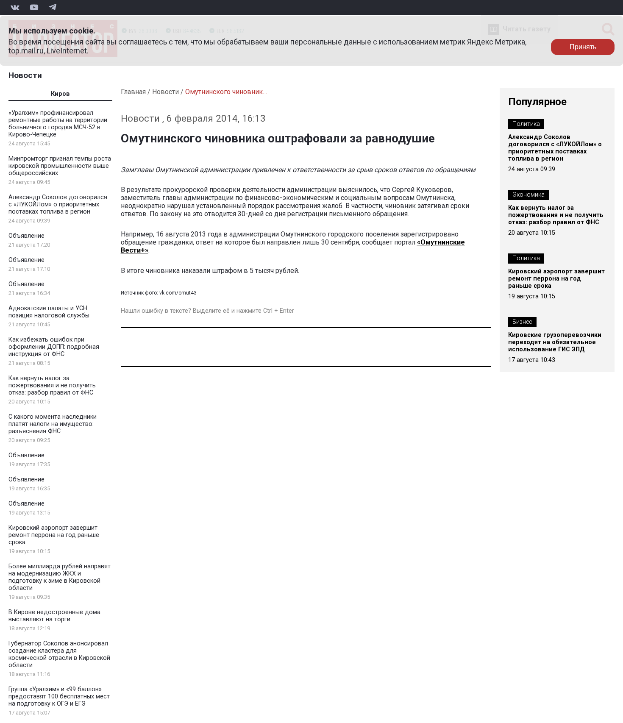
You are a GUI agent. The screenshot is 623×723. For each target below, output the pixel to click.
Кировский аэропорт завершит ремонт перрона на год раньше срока (53, 535)
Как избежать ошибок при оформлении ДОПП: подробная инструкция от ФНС (53, 347)
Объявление (26, 235)
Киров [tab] (60, 93)
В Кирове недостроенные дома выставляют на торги (54, 616)
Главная (133, 92)
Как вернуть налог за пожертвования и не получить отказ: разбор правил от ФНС (52, 385)
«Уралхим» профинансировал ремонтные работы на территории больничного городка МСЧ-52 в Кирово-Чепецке (57, 123)
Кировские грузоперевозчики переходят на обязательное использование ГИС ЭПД (554, 342)
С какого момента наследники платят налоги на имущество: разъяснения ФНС (52, 424)
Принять (583, 46)
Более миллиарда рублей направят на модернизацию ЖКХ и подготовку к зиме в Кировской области (59, 577)
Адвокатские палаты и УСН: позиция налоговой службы (48, 312)
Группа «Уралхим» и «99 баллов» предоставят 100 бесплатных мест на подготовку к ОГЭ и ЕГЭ (59, 696)
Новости (25, 75)
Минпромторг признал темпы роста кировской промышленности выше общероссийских (59, 166)
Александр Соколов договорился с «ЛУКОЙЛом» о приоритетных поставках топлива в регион (57, 204)
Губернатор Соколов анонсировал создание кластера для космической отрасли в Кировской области (59, 654)
